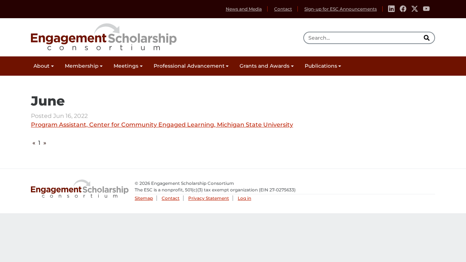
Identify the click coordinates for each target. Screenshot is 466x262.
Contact (283, 9)
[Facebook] (403, 9)
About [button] (41, 66)
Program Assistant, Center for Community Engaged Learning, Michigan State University (162, 125)
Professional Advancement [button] (189, 66)
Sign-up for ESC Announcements (340, 9)
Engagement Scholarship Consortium (104, 35)
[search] (427, 37)
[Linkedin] (391, 9)
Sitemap (144, 198)
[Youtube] (426, 9)
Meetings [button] (126, 66)
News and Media (244, 9)
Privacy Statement (208, 198)
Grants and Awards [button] (264, 66)
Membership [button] (82, 66)
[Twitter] (414, 9)
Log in (244, 198)
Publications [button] (321, 66)
